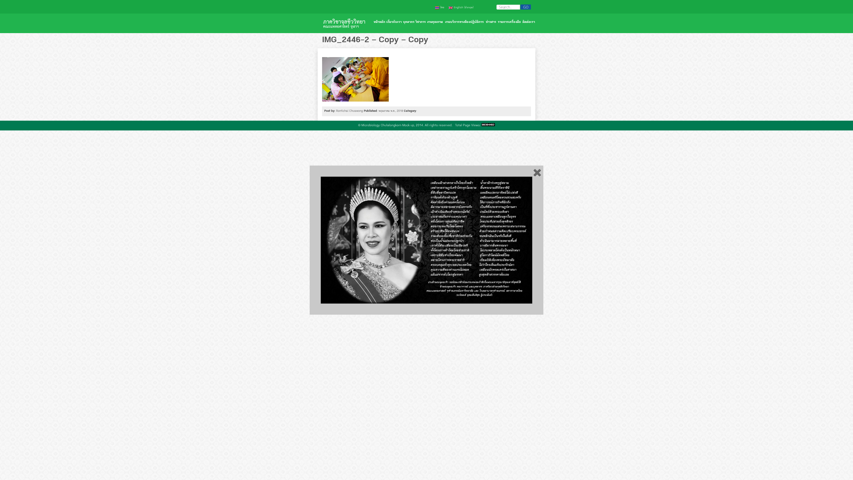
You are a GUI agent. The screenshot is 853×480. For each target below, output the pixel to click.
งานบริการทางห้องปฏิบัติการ (464, 22)
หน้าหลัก (379, 22)
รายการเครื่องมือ (509, 22)
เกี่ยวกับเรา (394, 22)
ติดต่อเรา (528, 22)
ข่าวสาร (491, 22)
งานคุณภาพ (435, 22)
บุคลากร (409, 22)
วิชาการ (420, 22)
